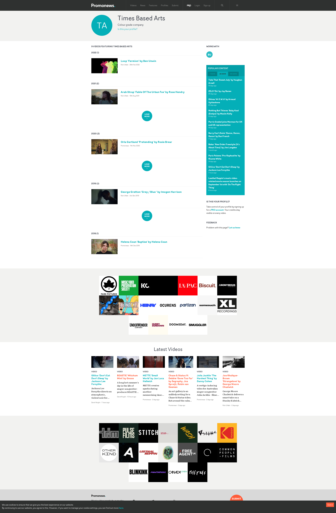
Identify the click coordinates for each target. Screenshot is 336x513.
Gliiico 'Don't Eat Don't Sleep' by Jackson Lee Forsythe (224, 168)
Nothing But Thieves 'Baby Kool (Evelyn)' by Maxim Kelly (223, 112)
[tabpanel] (225, 135)
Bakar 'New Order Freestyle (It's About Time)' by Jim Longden (224, 146)
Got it (330, 504)
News (142, 5)
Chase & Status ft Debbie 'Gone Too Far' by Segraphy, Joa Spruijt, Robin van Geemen (181, 381)
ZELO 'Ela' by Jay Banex (219, 91)
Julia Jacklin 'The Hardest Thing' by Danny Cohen (207, 378)
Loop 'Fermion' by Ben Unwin (138, 61)
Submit (175, 5)
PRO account (217, 209)
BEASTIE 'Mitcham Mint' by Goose (127, 377)
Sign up (207, 5)
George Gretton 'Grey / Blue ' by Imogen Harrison (151, 191)
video (94, 371)
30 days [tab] (222, 74)
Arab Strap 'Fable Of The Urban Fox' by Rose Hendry (153, 92)
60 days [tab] (233, 74)
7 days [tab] (212, 74)
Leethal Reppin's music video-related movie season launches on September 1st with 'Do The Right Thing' (224, 183)
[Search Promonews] (222, 5)
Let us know (234, 227)
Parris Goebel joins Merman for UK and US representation (225, 123)
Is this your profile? (127, 29)
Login (197, 5)
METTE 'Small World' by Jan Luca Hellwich (153, 378)
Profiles (164, 5)
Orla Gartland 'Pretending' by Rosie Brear (146, 142)
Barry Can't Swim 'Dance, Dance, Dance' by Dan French (224, 134)
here (121, 507)
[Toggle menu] (237, 5)
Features (153, 5)
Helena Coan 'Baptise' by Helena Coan (144, 241)
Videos (133, 5)
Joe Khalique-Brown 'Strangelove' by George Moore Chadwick (232, 381)
